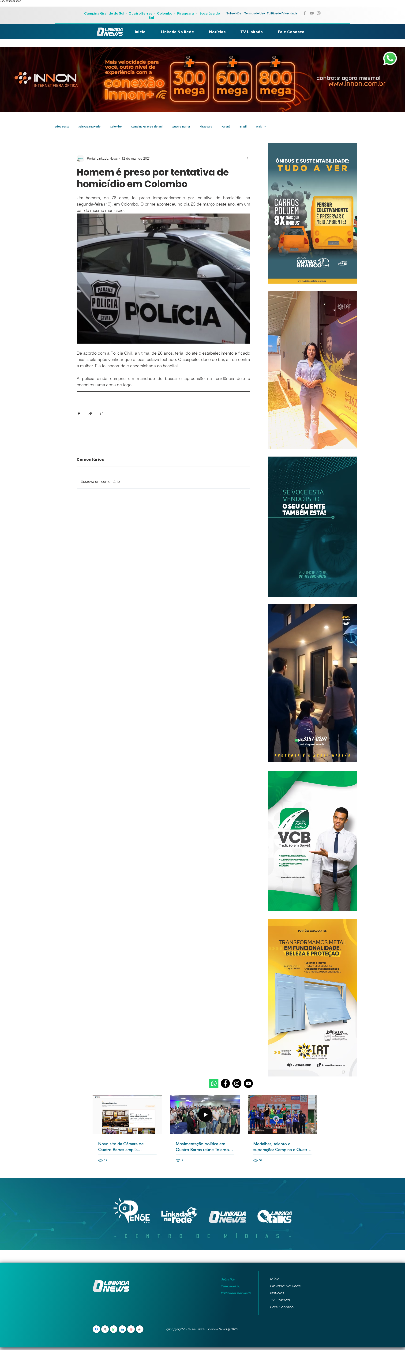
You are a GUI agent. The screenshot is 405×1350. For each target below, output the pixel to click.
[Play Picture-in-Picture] (342, 443)
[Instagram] (236, 1083)
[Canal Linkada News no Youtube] (311, 13)
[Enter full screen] (350, 443)
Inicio (274, 1279)
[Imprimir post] (102, 413)
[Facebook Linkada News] (304, 13)
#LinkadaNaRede (89, 126)
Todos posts (61, 126)
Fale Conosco (281, 1307)
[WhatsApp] (113, 1329)
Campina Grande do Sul (104, 13)
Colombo (164, 13)
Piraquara (185, 13)
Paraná (225, 126)
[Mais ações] (247, 158)
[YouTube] (248, 1083)
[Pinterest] (131, 1329)
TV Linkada (280, 1300)
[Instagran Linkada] (318, 13)
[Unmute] (282, 443)
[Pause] (274, 443)
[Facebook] (225, 1083)
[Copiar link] (139, 1329)
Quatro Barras (140, 13)
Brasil (243, 126)
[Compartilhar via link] (90, 413)
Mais (259, 126)
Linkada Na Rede (285, 1286)
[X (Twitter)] (105, 1329)
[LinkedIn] (122, 1329)
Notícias (277, 1293)
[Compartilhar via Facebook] (79, 413)
